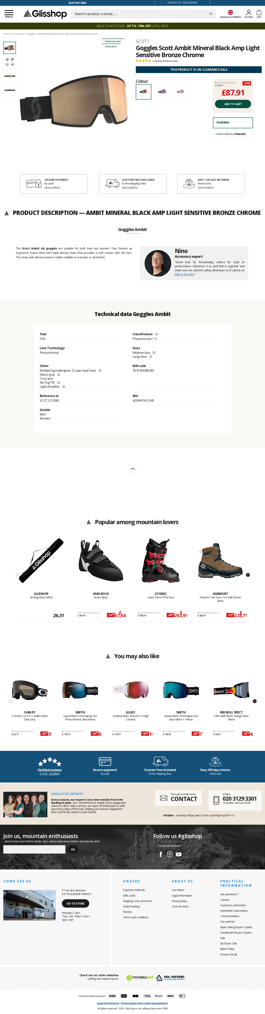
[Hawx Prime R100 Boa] (161, 565)
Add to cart (233, 104)
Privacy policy (179, 901)
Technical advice (229, 916)
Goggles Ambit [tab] (132, 229)
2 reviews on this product (165, 60)
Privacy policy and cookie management (144, 1003)
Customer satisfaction (233, 905)
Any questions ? (229, 894)
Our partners (227, 921)
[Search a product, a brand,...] (211, 14)
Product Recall (228, 954)
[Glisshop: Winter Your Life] (45, 14)
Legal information (182, 895)
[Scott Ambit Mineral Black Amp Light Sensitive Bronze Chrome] (73, 101)
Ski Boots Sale (228, 943)
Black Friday (227, 949)
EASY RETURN (77, 3)
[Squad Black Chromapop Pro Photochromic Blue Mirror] (80, 691)
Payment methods (134, 890)
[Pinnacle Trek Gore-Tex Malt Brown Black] (220, 565)
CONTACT (184, 799)
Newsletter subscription (234, 910)
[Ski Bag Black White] (41, 565)
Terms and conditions (135, 917)
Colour (142, 81)
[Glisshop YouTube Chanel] (178, 855)
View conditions (52, 187)
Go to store (75, 903)
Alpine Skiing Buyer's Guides (236, 927)
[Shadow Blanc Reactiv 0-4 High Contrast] (130, 691)
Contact (224, 900)
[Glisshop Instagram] (169, 855)
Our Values (178, 890)
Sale (222, 938)
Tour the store (180, 906)
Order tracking (131, 906)
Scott (142, 41)
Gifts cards (129, 895)
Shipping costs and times (137, 901)
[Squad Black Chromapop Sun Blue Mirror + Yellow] (181, 691)
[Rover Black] (101, 565)
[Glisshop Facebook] (161, 855)
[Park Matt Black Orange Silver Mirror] (231, 691)
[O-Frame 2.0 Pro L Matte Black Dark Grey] (29, 691)
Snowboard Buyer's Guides (236, 932)
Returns (127, 912)
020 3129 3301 (184, 274)
